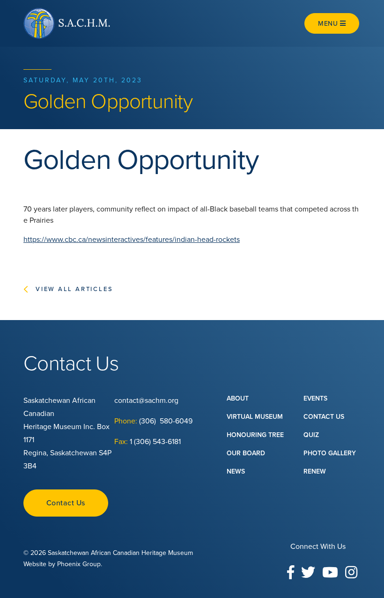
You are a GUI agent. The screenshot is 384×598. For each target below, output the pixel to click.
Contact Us (65, 503)
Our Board (246, 453)
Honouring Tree (255, 435)
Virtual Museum (255, 417)
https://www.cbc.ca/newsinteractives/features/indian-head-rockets (131, 239)
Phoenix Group (79, 564)
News (236, 471)
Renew (314, 471)
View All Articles (74, 289)
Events (315, 398)
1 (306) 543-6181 (155, 441)
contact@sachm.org (146, 400)
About (238, 398)
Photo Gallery (329, 453)
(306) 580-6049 (166, 421)
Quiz (311, 435)
